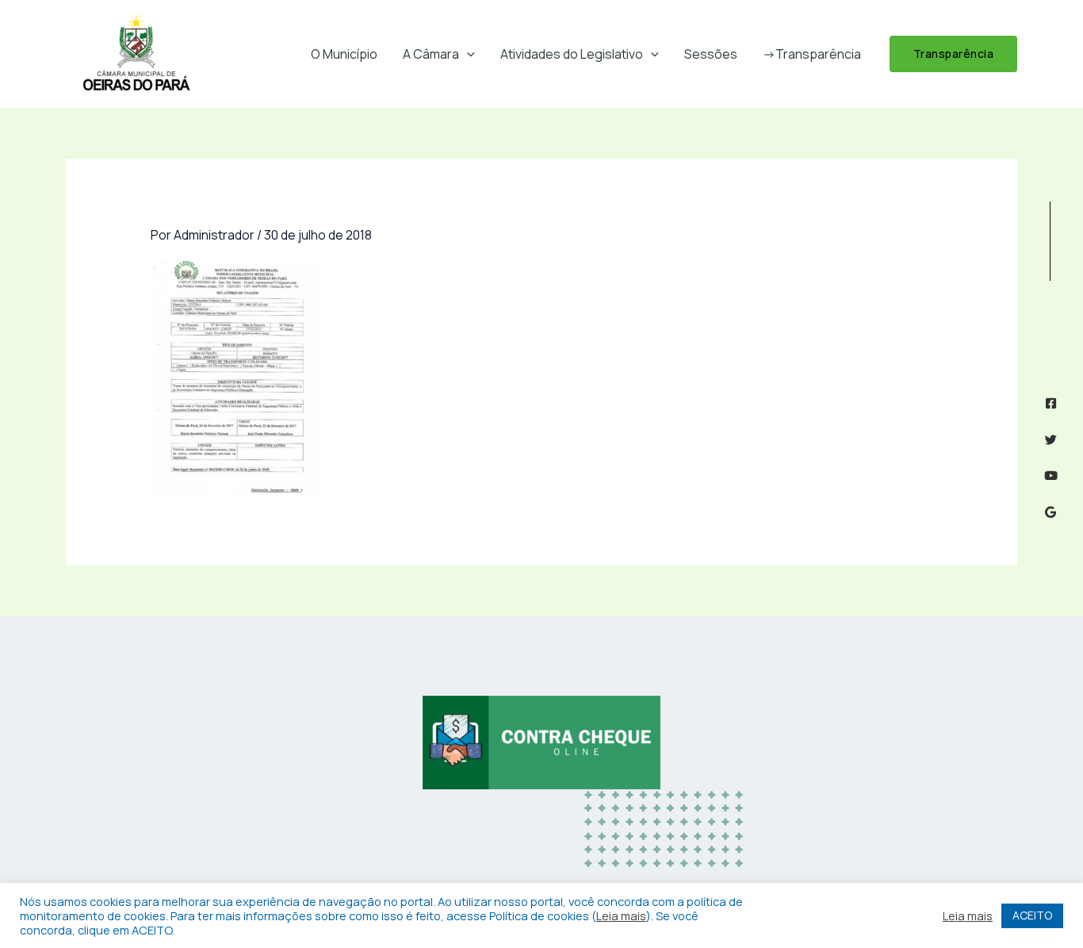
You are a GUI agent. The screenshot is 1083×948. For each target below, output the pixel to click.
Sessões (710, 54)
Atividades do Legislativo (571, 54)
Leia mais (621, 915)
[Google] (1051, 512)
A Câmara (431, 54)
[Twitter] (1051, 440)
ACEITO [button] (1032, 915)
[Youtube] (1051, 476)
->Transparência (812, 54)
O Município (344, 54)
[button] (467, 54)
